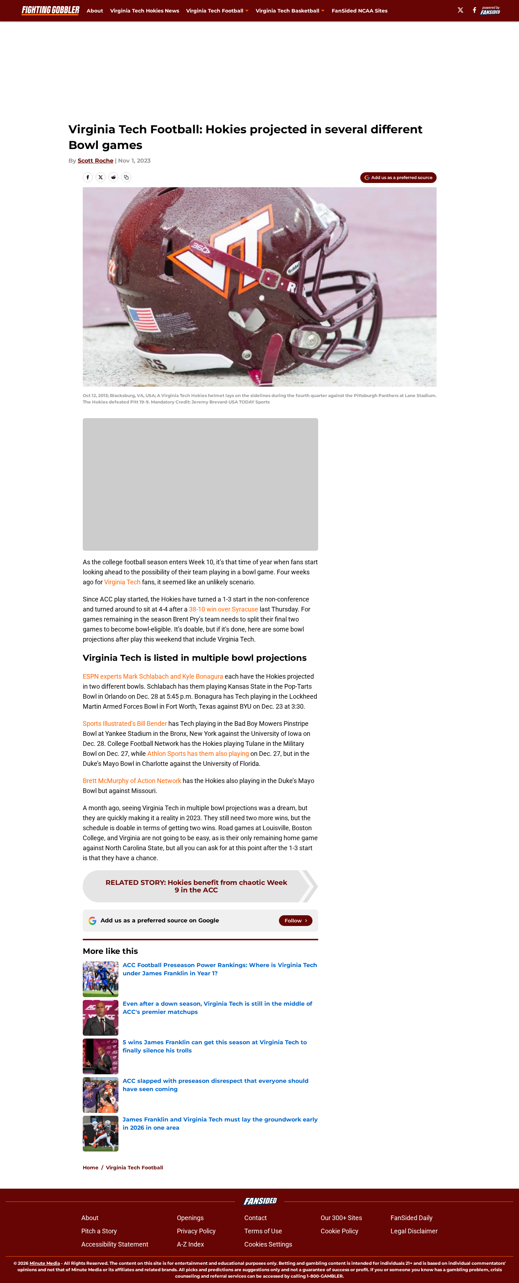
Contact (255, 1218)
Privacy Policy (196, 1231)
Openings (190, 1218)
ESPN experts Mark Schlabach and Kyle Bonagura (153, 676)
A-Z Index (190, 1244)
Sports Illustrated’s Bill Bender (125, 723)
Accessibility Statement (114, 1244)
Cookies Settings (268, 1244)
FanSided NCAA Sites (359, 11)
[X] (460, 10)
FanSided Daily (412, 1218)
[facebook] (474, 10)
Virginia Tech (122, 582)
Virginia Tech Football (134, 1167)
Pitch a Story (99, 1231)
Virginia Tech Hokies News (144, 11)
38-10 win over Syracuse (223, 609)
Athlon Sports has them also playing (198, 753)
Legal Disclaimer (414, 1231)
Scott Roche (95, 160)
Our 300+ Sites (341, 1218)
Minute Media (45, 1263)
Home (90, 1167)
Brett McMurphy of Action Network (132, 780)
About (95, 11)
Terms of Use (263, 1231)
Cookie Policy (339, 1231)
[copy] (126, 177)
